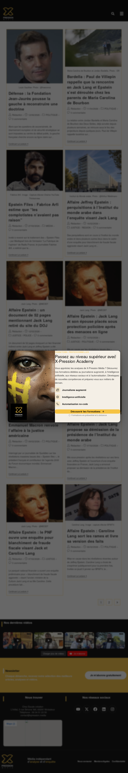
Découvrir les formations (85, 411)
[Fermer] (115, 355)
